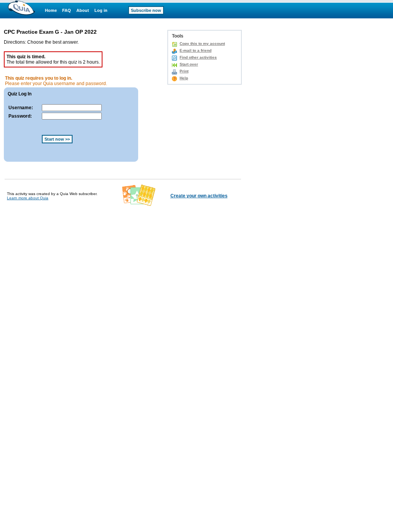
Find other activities (198, 57)
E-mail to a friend (195, 50)
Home (51, 10)
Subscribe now (146, 10)
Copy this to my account (202, 43)
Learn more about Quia (27, 198)
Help (184, 78)
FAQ (66, 10)
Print (184, 71)
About (82, 10)
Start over (189, 64)
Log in (100, 10)
